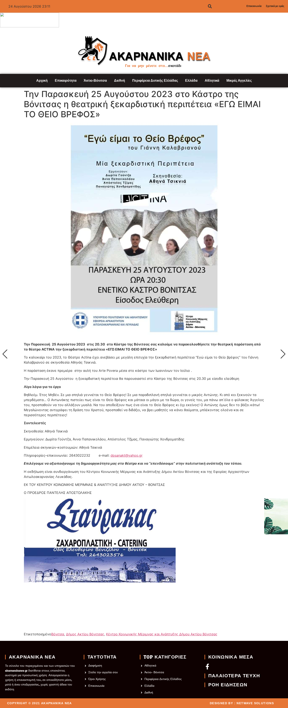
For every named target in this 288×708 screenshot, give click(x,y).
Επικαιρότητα (66, 80)
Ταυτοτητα (102, 657)
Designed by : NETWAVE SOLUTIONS (242, 703)
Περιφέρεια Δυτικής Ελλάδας (155, 80)
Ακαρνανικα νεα (32, 657)
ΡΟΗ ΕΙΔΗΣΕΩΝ (228, 685)
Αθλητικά (212, 80)
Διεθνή (119, 80)
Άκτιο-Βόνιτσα (95, 80)
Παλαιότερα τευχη (234, 675)
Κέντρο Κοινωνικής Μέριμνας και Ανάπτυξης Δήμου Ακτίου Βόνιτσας (161, 634)
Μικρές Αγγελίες (239, 80)
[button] (5, 354)
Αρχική (42, 80)
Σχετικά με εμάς (275, 6)
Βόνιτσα (57, 634)
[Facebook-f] (207, 666)
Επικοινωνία (253, 6)
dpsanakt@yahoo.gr (126, 455)
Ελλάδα (191, 80)
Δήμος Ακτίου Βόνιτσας (85, 634)
